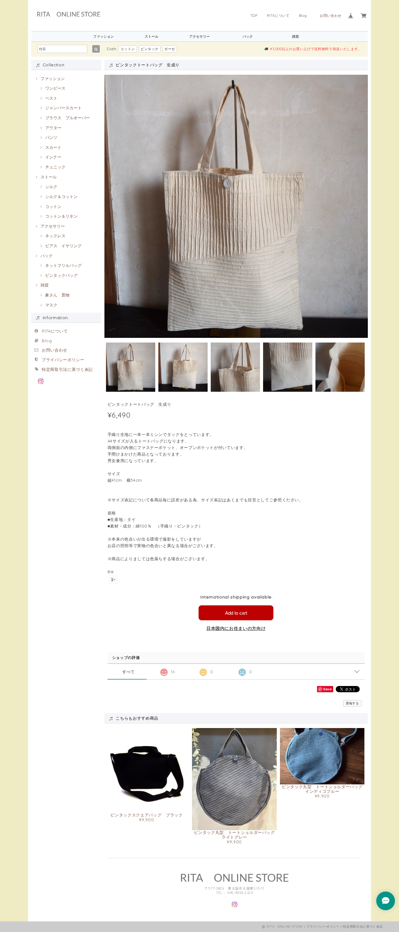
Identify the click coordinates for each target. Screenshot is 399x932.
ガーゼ (169, 49)
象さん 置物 (57, 294)
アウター (53, 127)
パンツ (51, 137)
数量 (111, 572)
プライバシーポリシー (63, 359)
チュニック (55, 166)
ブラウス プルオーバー (67, 117)
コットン (127, 49)
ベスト (51, 98)
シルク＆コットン (61, 196)
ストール (151, 36)
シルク (51, 186)
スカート (53, 147)
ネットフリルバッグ (63, 265)
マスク (51, 304)
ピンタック (150, 49)
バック (248, 36)
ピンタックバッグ (61, 275)
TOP (253, 15)
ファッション (103, 36)
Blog (304, 15)
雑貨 (295, 36)
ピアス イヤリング (63, 245)
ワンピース (55, 88)
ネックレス (55, 235)
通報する (352, 703)
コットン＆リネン (61, 216)
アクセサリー (199, 36)
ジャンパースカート (63, 107)
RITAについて (278, 15)
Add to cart (236, 612)
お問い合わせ (331, 15)
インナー (53, 156)
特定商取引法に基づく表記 (67, 369)
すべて (128, 672)
